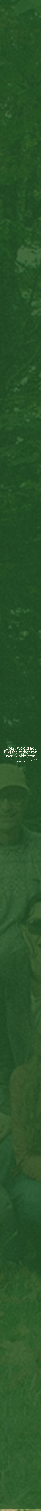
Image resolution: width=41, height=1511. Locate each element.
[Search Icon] (20, 763)
